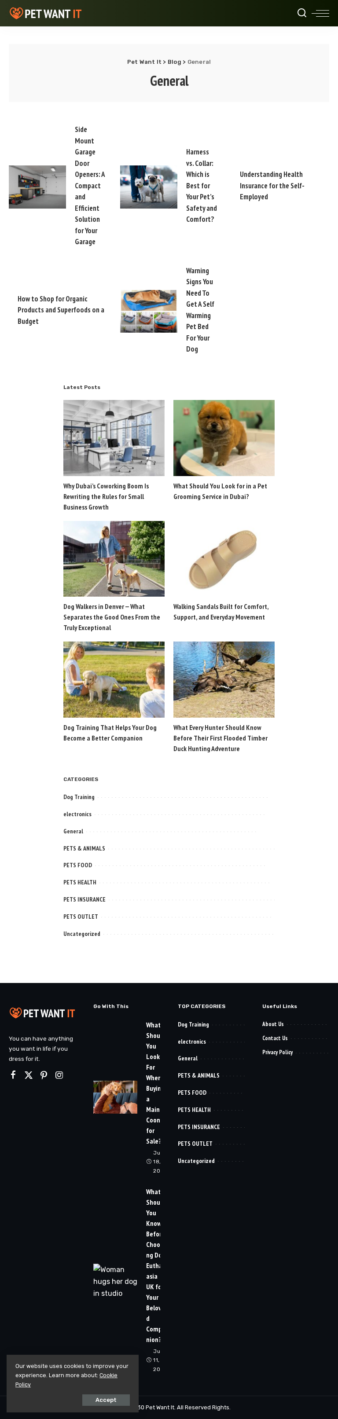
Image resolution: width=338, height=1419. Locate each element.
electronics (77, 814)
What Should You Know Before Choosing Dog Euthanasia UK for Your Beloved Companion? (156, 1265)
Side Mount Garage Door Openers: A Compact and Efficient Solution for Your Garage (90, 185)
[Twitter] (28, 1075)
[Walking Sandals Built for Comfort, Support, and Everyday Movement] (224, 559)
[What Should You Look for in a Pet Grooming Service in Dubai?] (224, 438)
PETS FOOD (77, 865)
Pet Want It (160, 1407)
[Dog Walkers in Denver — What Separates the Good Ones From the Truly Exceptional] (114, 559)
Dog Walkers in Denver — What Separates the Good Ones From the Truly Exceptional (111, 617)
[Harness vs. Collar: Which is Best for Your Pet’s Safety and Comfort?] (148, 187)
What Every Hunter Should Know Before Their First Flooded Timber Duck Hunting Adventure (220, 738)
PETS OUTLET (80, 916)
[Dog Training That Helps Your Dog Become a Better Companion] (114, 680)
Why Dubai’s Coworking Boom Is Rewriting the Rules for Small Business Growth (106, 496)
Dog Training (79, 797)
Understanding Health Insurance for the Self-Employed (272, 185)
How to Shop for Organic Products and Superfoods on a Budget (61, 310)
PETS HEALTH (79, 882)
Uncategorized (81, 934)
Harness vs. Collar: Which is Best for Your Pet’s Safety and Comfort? (201, 185)
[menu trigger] (320, 13)
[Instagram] (59, 1075)
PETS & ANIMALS (84, 848)
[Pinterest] (44, 1075)
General (73, 831)
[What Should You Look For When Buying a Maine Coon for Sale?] (115, 1097)
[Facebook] (13, 1075)
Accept (106, 1400)
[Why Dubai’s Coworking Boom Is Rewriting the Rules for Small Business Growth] (114, 438)
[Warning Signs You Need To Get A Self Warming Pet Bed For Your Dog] (148, 311)
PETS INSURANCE (84, 899)
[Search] (302, 13)
